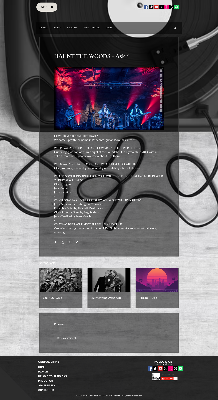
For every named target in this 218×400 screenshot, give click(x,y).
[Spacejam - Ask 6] (61, 280)
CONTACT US (46, 390)
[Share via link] (77, 242)
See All (175, 262)
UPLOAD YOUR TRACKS (52, 376)
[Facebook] (146, 7)
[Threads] (175, 368)
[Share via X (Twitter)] (62, 242)
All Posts (43, 27)
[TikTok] (151, 7)
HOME (41, 367)
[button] (175, 27)
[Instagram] (166, 7)
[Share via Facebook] (55, 242)
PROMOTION (45, 381)
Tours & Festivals (91, 27)
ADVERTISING (46, 385)
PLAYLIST (44, 371)
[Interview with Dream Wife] (109, 280)
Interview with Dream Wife (106, 297)
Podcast (57, 27)
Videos (109, 27)
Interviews (72, 27)
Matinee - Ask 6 (148, 297)
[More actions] (162, 48)
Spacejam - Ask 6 (52, 297)
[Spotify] (180, 368)
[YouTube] (156, 7)
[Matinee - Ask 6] (157, 280)
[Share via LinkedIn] (70, 242)
